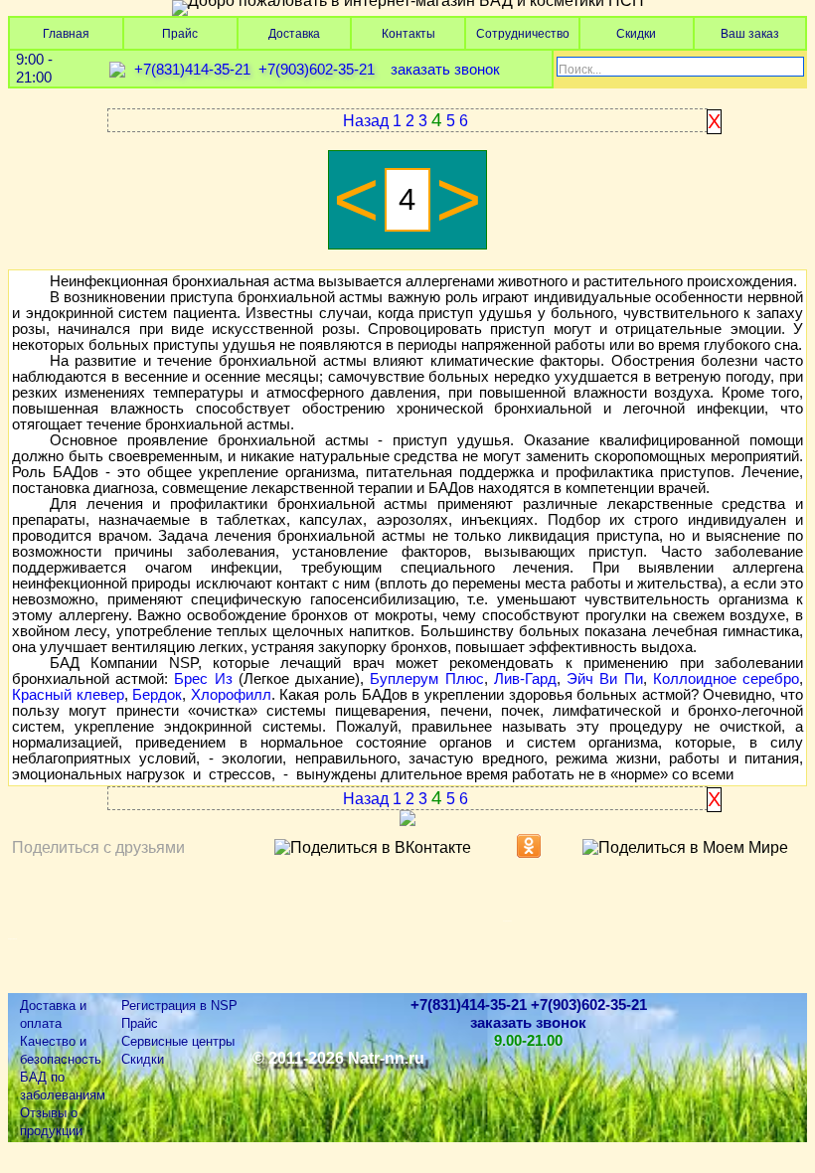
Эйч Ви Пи (604, 679)
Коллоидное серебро (726, 679)
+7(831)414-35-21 (192, 70)
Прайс (180, 34)
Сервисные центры (178, 1041)
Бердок (157, 695)
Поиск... (580, 70)
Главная (66, 34)
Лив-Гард (525, 679)
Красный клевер (68, 695)
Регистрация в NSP (179, 1005)
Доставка (294, 34)
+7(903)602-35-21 (316, 70)
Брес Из (203, 679)
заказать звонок (445, 70)
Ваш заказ (750, 34)
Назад (366, 120)
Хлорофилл (231, 695)
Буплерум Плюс (426, 679)
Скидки (636, 34)
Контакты (408, 34)
